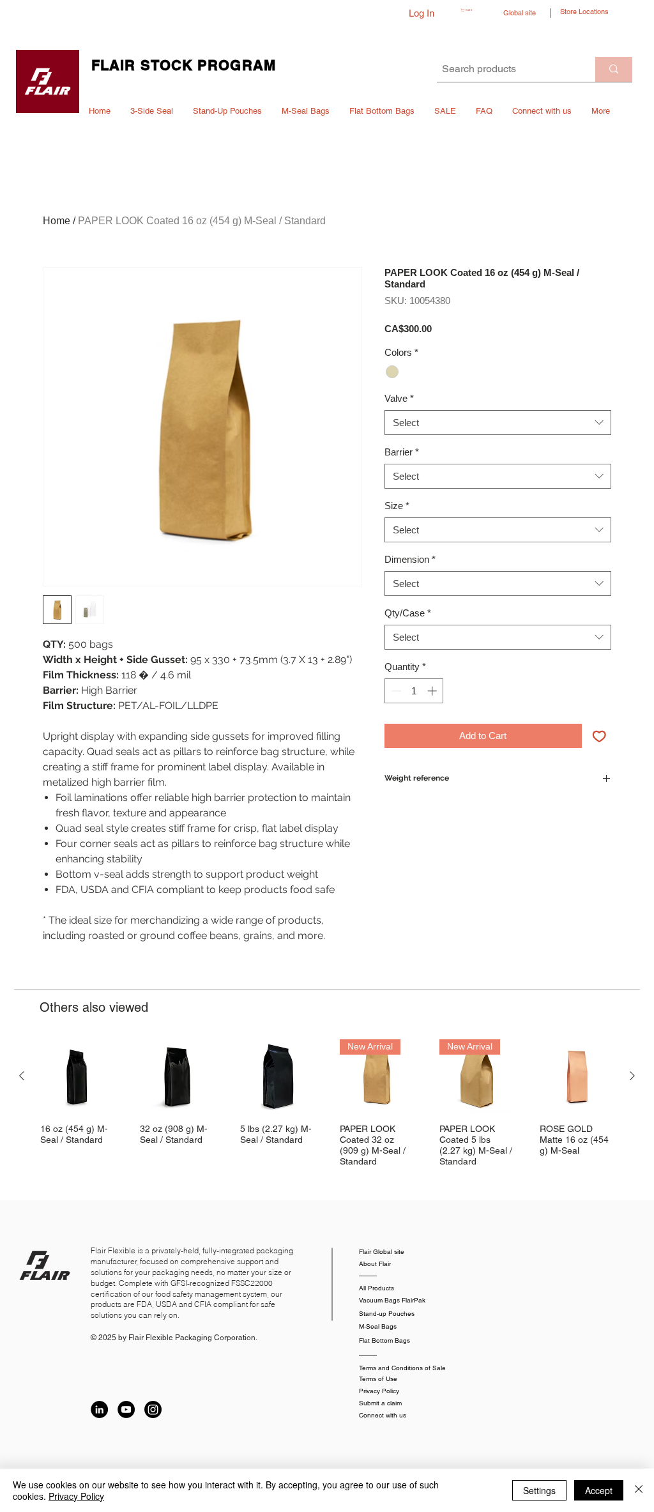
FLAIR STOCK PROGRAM (183, 65)
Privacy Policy (76, 1496)
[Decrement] (395, 691)
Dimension (410, 559)
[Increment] (433, 691)
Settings (539, 1490)
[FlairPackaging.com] (47, 81)
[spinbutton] (414, 691)
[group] (327, 1103)
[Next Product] (632, 1075)
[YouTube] (126, 1409)
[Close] (638, 1490)
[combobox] (497, 422)
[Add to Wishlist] (599, 736)
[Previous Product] (21, 1075)
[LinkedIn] (99, 1409)
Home (56, 220)
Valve (399, 398)
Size (396, 505)
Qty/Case (407, 612)
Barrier (401, 452)
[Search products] (613, 69)
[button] (476, 10)
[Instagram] (153, 1409)
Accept (598, 1490)
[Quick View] (77, 1076)
